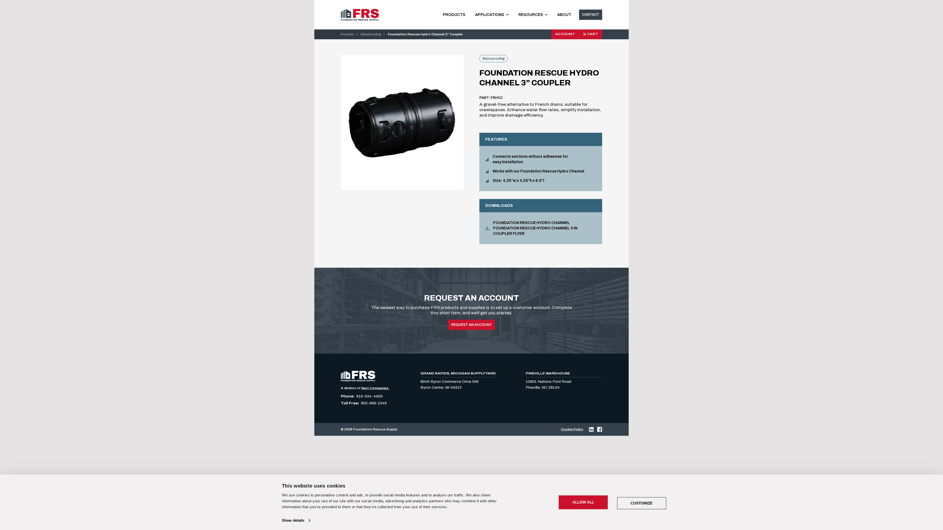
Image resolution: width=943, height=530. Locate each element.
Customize (642, 503)
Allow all (583, 502)
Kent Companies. (375, 388)
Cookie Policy (572, 429)
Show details (293, 520)
